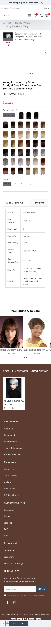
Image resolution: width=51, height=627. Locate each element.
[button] (17, 53)
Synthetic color (9, 110)
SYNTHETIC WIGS (19, 22)
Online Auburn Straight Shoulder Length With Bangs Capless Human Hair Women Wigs (13, 349)
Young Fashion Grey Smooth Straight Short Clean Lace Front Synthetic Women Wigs (13, 400)
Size (4, 179)
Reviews (39, 202)
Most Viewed (40, 371)
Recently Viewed (15, 371)
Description (15, 202)
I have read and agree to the (25, 595)
